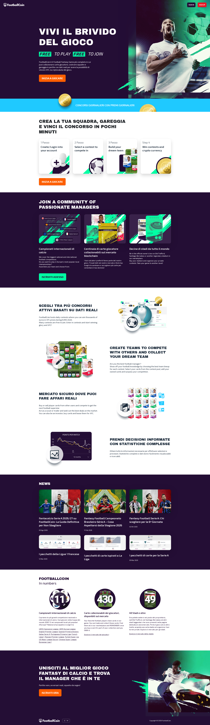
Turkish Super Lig (72, 637)
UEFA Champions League (48, 629)
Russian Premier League (54, 637)
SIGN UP (202, 5)
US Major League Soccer (48, 639)
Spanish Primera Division (68, 632)
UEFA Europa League (67, 629)
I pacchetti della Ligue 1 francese (59, 554)
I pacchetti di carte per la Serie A (149, 555)
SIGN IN (191, 5)
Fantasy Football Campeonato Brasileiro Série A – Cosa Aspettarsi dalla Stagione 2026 (103, 522)
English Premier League (48, 632)
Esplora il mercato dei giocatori (96, 634)
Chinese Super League (67, 639)
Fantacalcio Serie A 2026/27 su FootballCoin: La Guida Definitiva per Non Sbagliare (59, 522)
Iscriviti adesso (52, 276)
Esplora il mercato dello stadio (141, 634)
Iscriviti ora (50, 692)
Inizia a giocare (52, 78)
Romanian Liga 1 (45, 642)
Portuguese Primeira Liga (61, 634)
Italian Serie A (44, 634)
